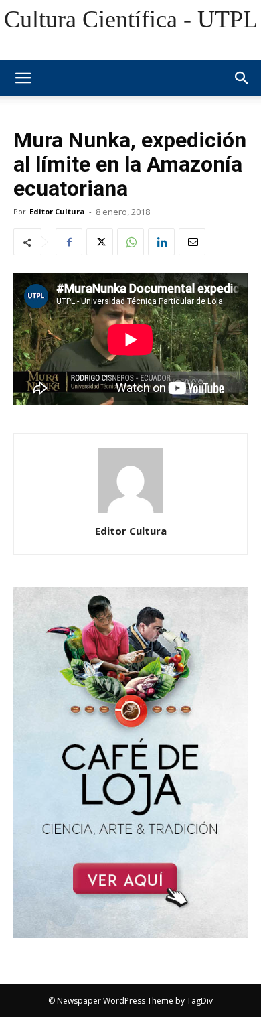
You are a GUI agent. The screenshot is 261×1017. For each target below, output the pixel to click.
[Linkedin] (161, 241)
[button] (242, 78)
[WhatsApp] (130, 241)
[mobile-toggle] (22, 78)
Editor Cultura (57, 211)
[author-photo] (130, 512)
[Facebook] (69, 241)
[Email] (192, 241)
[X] (99, 241)
